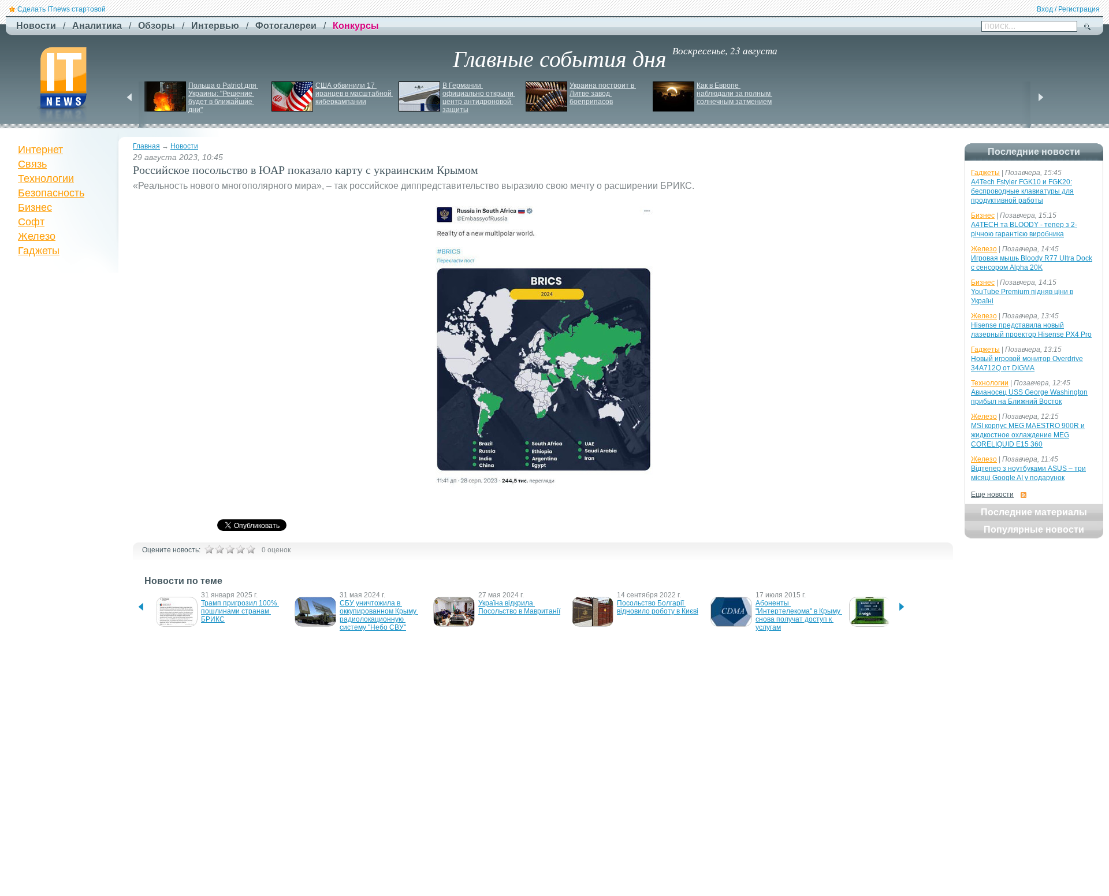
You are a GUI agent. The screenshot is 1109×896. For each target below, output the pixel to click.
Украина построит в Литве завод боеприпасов (603, 93)
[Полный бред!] (209, 549)
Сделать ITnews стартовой (61, 9)
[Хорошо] (240, 549)
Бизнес (35, 207)
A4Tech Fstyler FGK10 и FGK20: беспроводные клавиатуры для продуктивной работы (1022, 191)
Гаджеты (38, 250)
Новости (184, 146)
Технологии (46, 178)
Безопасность (51, 193)
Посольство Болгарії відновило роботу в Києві (657, 607)
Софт (31, 222)
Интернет (40, 149)
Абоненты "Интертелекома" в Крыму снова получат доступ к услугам (799, 615)
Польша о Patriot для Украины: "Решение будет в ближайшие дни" (223, 97)
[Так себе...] (230, 549)
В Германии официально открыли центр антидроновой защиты (478, 97)
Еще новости (992, 494)
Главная (146, 146)
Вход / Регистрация (1068, 9)
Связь (32, 164)
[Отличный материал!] (250, 549)
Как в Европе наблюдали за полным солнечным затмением (734, 93)
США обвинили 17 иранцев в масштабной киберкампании (354, 93)
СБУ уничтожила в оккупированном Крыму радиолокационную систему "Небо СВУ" (379, 615)
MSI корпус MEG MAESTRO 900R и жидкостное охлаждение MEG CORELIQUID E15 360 (1028, 435)
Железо (36, 236)
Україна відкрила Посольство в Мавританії (519, 607)
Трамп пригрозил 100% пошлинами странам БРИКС (240, 611)
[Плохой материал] (219, 549)
